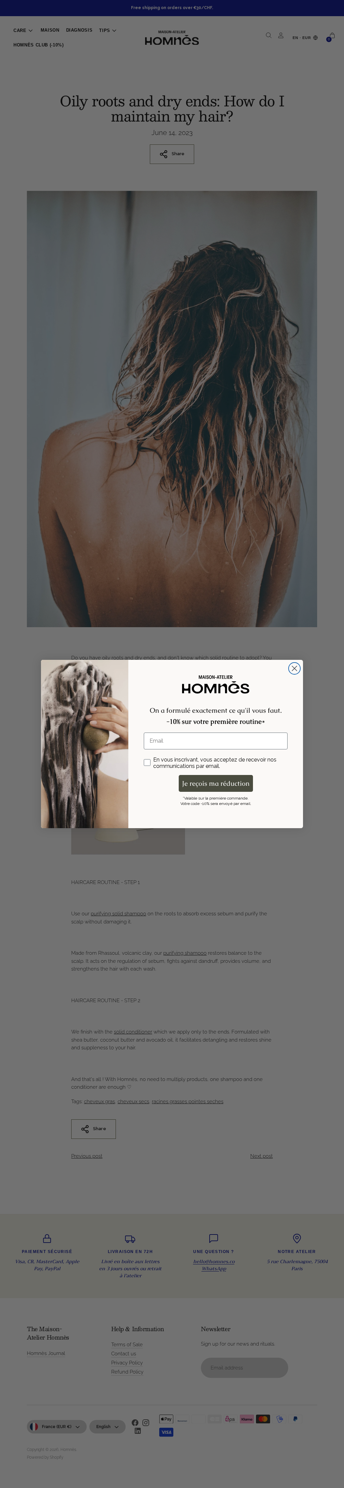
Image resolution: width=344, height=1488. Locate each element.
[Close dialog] (294, 668)
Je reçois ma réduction (216, 783)
